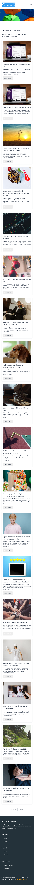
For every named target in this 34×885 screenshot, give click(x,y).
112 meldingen (8, 865)
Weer (5, 841)
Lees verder (7, 78)
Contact (25, 879)
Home (5, 838)
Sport (5, 852)
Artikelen (6, 868)
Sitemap (19, 879)
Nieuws (6, 855)
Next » (22, 809)
